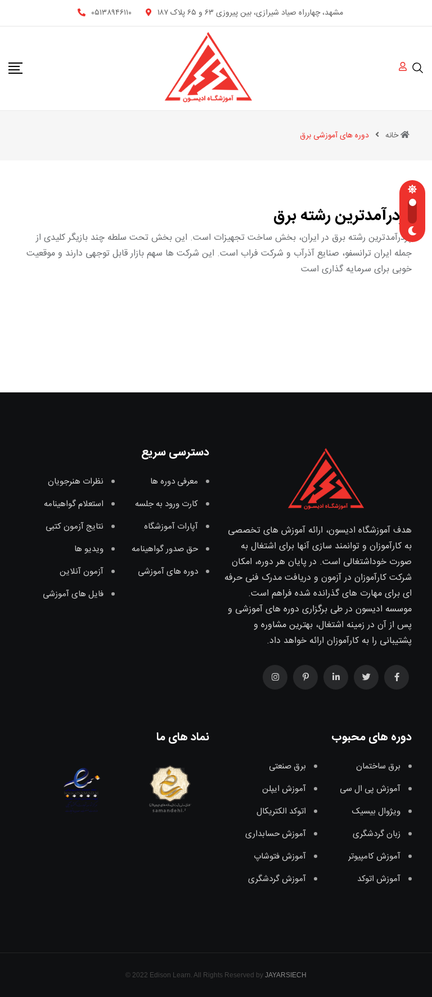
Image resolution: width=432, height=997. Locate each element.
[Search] (418, 67)
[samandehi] (168, 789)
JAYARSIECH (286, 975)
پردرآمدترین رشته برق (342, 216)
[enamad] (81, 789)
